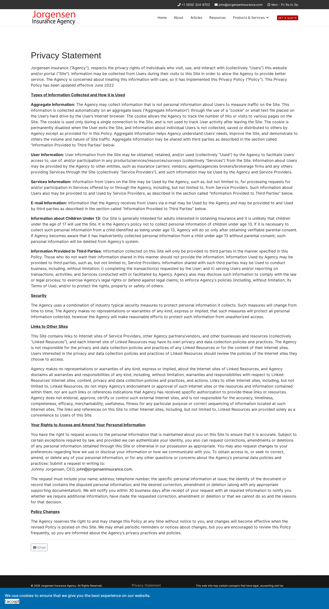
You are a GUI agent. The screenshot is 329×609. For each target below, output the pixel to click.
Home (162, 17)
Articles (196, 17)
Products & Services (249, 17)
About (178, 17)
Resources (217, 17)
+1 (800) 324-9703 (196, 5)
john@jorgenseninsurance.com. (105, 469)
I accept (12, 601)
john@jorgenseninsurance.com (241, 5)
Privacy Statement (146, 585)
